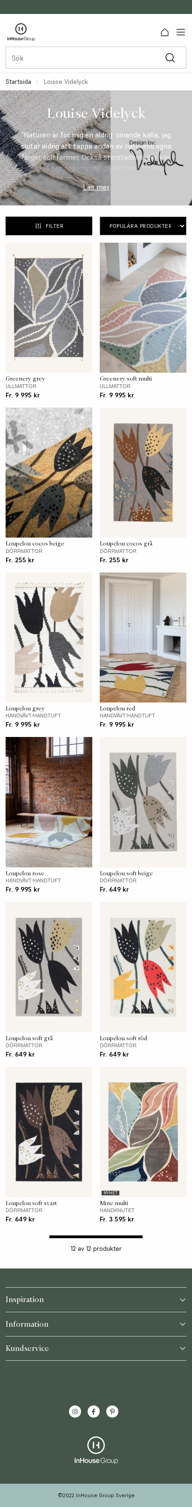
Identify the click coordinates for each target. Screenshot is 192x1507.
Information (27, 1324)
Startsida (18, 81)
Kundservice (27, 1348)
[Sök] (170, 58)
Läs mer (96, 187)
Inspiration (25, 1299)
